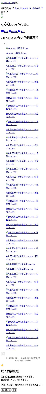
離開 (14, 390)
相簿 (6, 32)
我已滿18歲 (6, 390)
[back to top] (3, 353)
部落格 (14, 32)
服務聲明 (28, 360)
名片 (23, 32)
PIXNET (14, 358)
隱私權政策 (19, 360)
